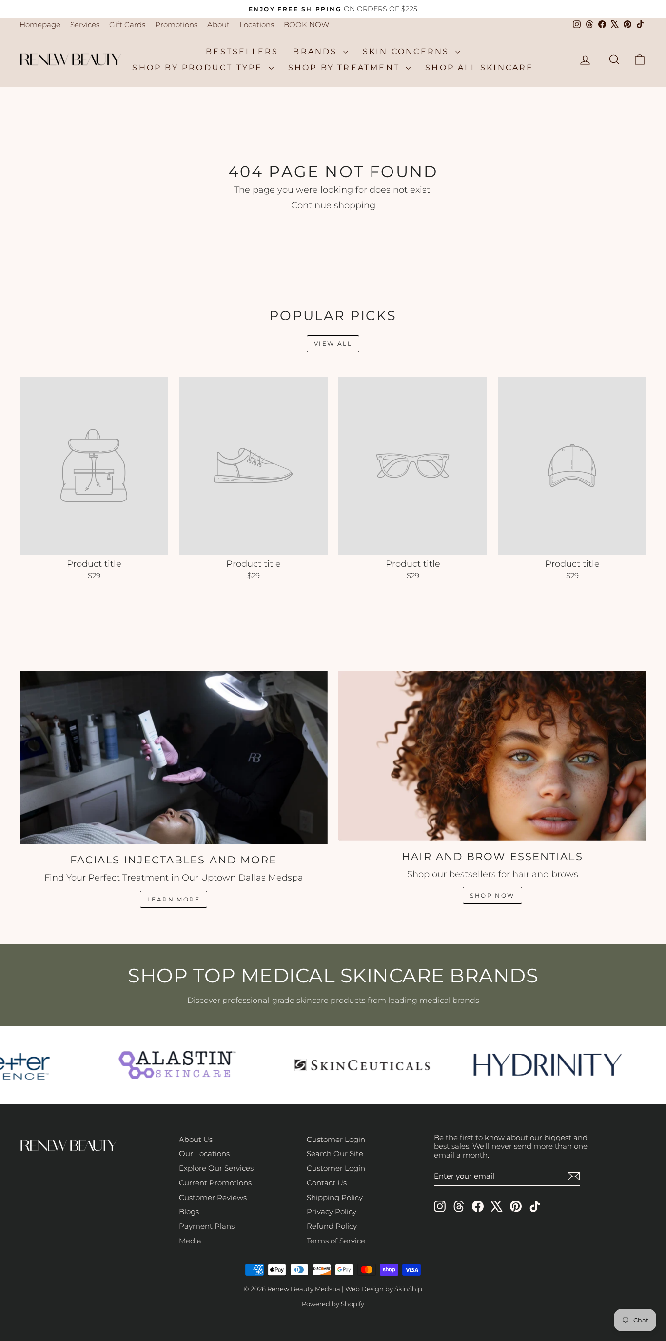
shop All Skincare (479, 67)
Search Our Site (335, 1153)
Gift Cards (127, 24)
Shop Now (492, 895)
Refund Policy (332, 1226)
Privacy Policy (331, 1211)
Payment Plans (207, 1226)
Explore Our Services (216, 1168)
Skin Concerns (408, 51)
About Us (196, 1139)
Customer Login (336, 1139)
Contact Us (327, 1182)
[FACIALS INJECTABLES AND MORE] (174, 757)
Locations (256, 24)
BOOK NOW (306, 24)
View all (333, 343)
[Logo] (170, 1064)
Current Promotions (215, 1182)
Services (84, 24)
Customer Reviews (213, 1197)
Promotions (176, 24)
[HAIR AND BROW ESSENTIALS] (492, 756)
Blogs (189, 1211)
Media (190, 1240)
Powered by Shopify (333, 1304)
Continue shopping (333, 205)
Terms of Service (336, 1240)
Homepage (40, 24)
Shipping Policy (335, 1197)
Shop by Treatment (346, 67)
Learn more (173, 899)
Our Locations (204, 1153)
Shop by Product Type (199, 67)
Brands (316, 51)
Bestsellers (242, 51)
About (218, 24)
